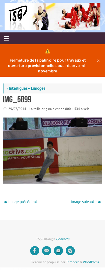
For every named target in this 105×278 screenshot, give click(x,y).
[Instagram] (70, 250)
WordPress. (91, 262)
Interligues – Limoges (25, 88)
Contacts (62, 239)
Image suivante (84, 202)
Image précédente (24, 202)
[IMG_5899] (52, 151)
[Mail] (46, 250)
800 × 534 (72, 109)
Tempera (72, 262)
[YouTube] (58, 250)
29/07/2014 (17, 109)
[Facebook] (34, 250)
